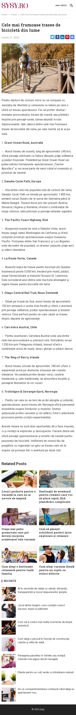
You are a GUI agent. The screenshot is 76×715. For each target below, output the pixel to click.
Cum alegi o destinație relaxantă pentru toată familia (18, 570)
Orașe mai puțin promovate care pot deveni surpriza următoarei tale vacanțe (18, 534)
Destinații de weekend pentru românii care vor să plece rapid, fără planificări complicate (56, 497)
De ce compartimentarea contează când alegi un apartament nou (46, 690)
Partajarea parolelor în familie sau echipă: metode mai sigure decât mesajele (42, 657)
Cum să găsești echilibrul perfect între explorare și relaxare (55, 532)
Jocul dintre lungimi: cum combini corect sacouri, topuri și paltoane (41, 607)
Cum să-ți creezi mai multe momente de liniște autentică (45, 623)
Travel (14, 14)
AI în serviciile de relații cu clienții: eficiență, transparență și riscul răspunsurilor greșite (42, 590)
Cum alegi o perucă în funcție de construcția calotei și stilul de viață (43, 640)
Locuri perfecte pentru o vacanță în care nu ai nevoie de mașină (19, 495)
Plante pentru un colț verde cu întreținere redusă (46, 672)
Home (4, 14)
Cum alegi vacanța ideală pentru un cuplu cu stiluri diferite (56, 570)
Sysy (42, 709)
